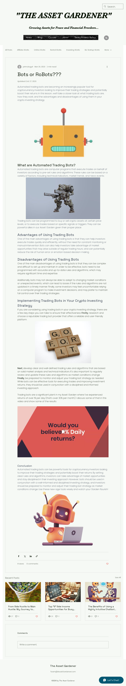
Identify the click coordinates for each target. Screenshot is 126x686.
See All (118, 577)
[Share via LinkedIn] (31, 556)
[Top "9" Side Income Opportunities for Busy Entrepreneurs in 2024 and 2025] (63, 592)
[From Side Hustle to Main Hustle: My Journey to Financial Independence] (23, 592)
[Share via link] (37, 556)
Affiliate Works (23, 50)
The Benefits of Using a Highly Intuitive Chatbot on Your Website (101, 608)
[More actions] (107, 66)
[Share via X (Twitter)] (25, 556)
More (107, 50)
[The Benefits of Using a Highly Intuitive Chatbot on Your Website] (103, 592)
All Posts (8, 50)
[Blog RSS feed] (106, 37)
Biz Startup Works (92, 50)
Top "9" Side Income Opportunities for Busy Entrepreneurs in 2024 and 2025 (62, 608)
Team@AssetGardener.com (63, 671)
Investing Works (73, 50)
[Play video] (63, 431)
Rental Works (55, 50)
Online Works (39, 50)
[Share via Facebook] (18, 556)
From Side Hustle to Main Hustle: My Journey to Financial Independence (22, 608)
